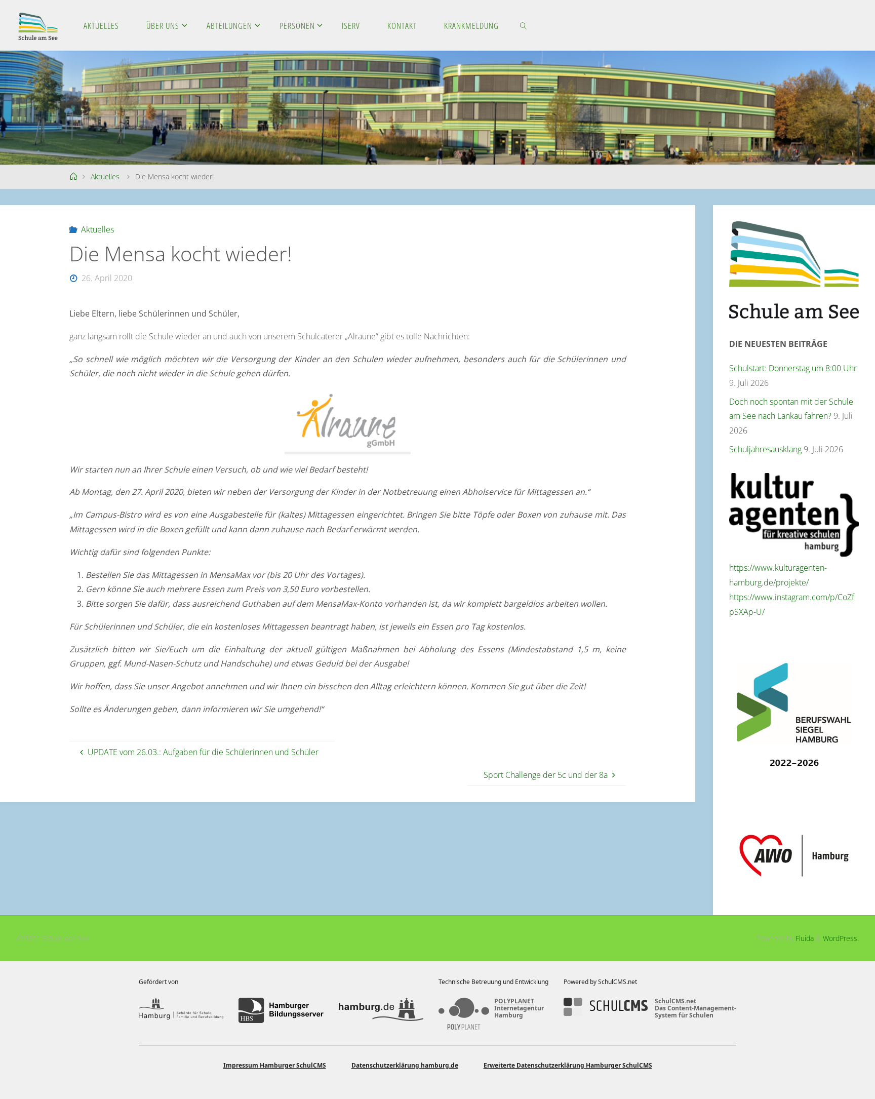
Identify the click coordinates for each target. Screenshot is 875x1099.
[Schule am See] (38, 25)
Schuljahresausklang (765, 449)
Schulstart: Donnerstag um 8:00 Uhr (793, 368)
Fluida (803, 938)
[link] (523, 25)
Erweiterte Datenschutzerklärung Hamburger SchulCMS (568, 1065)
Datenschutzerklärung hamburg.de (404, 1065)
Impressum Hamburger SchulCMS (274, 1065)
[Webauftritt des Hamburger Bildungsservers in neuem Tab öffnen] (280, 1010)
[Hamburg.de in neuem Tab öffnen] (381, 1010)
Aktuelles (105, 176)
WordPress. (841, 938)
